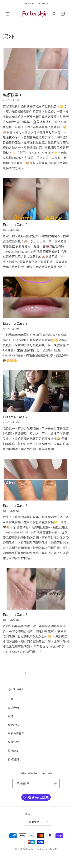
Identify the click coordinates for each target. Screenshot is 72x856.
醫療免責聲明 (16, 733)
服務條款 (13, 742)
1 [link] (25, 672)
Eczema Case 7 (15, 416)
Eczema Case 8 (15, 323)
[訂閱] (55, 783)
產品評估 (13, 725)
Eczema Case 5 (15, 614)
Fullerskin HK (29, 849)
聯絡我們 (13, 759)
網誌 (10, 716)
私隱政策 (13, 750)
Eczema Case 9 (15, 224)
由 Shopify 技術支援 (47, 849)
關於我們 (13, 707)
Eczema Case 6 (15, 505)
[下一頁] (46, 672)
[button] (7, 14)
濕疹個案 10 (13, 94)
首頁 (10, 699)
